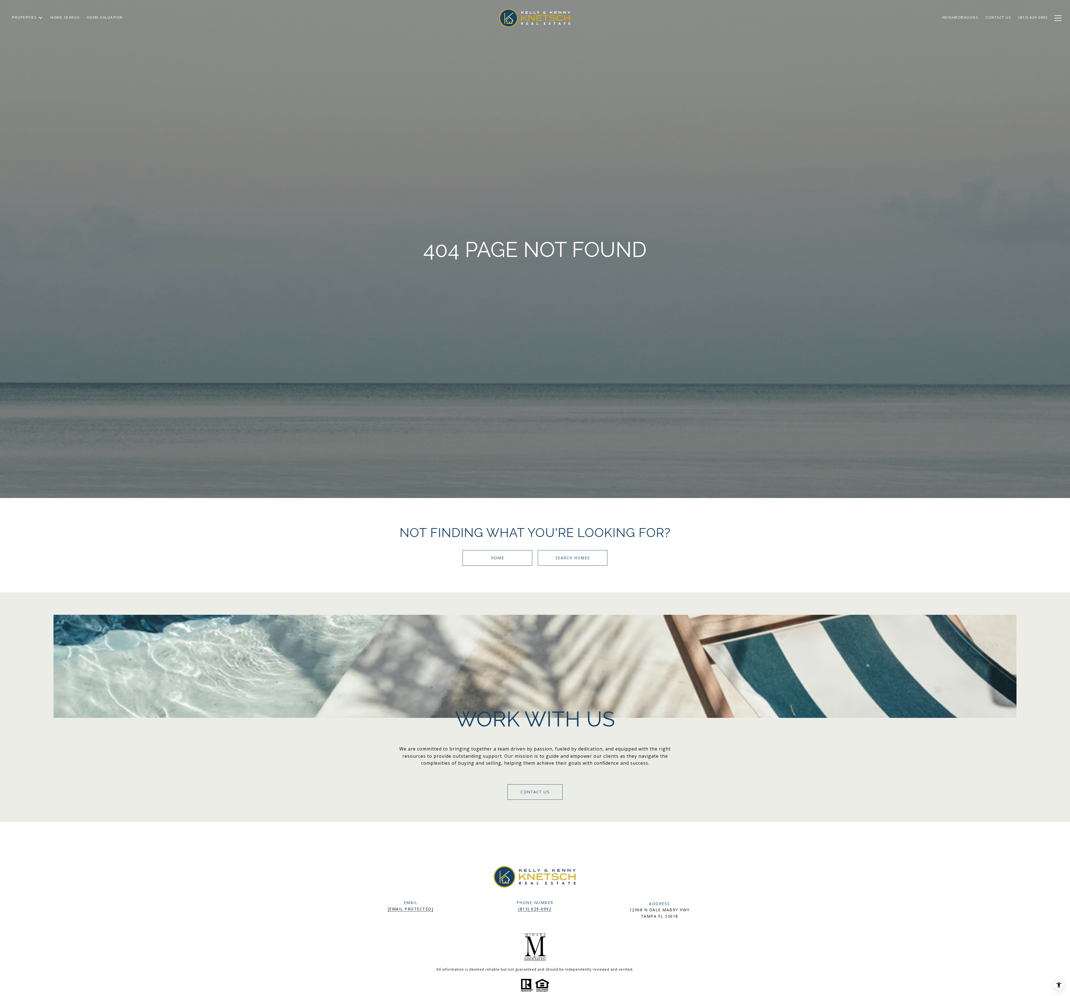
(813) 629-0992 (534, 909)
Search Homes (572, 557)
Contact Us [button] (535, 792)
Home (497, 557)
